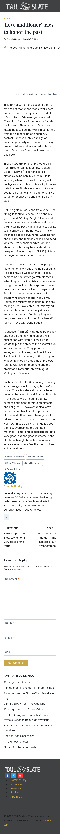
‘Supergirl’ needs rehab (18, 682)
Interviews (16, 784)
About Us (16, 796)
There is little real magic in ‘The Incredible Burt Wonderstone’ (45, 537)
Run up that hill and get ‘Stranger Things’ (29, 687)
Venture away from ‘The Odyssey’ (25, 703)
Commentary (18, 780)
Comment (12, 579)
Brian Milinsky (13, 39)
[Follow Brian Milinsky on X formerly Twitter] (6, 517)
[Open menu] (53, 6)
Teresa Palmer (13, 469)
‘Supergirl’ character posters (21, 747)
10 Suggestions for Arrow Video (23, 709)
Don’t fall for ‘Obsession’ (19, 735)
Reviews (15, 788)
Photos (14, 792)
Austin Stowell (35, 457)
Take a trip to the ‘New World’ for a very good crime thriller (14, 537)
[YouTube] (20, 775)
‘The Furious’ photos (16, 741)
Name (10, 622)
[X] (13, 775)
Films (7, 18)
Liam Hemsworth (32, 463)
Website (10, 652)
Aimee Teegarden (14, 457)
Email (9, 637)
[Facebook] (7, 775)
